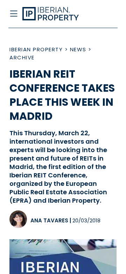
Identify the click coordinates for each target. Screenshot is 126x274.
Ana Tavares (49, 220)
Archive (22, 57)
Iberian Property (36, 49)
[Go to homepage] (51, 14)
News (78, 49)
